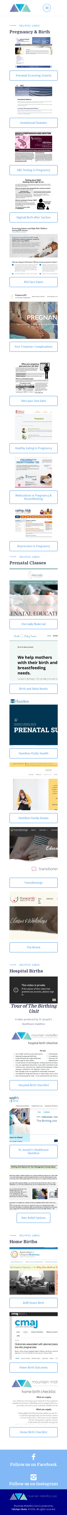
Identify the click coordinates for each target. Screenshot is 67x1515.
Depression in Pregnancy (33, 546)
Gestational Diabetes (33, 123)
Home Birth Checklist (33, 1432)
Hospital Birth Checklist (33, 1085)
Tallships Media (19, 1509)
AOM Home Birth (33, 1303)
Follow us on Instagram (33, 1484)
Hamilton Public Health (33, 753)
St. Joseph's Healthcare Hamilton (33, 1151)
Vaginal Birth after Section (33, 217)
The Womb (33, 947)
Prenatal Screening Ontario (33, 75)
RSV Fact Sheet (33, 282)
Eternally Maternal (33, 624)
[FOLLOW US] (34, 1457)
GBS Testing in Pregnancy (33, 170)
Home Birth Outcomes (33, 1367)
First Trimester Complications (33, 346)
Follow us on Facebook (33, 1464)
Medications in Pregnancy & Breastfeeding (33, 497)
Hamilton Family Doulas (33, 818)
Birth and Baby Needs (33, 688)
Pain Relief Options (33, 1218)
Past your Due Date (33, 401)
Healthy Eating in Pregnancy (33, 448)
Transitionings (33, 882)
